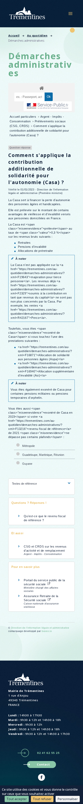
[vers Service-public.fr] (48, 106)
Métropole (28, 445)
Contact (43, 764)
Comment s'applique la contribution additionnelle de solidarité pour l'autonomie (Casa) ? (39, 130)
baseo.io (47, 631)
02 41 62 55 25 (48, 753)
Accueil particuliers (23, 116)
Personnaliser (68, 799)
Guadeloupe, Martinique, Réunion (42, 454)
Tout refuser (42, 799)
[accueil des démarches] (41, 88)
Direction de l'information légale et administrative (40, 628)
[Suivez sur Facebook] (41, 777)
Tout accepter (17, 799)
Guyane (26, 463)
